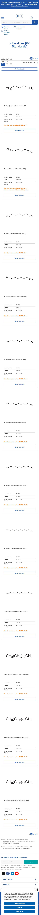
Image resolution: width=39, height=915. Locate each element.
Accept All (19, 911)
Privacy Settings (20, 903)
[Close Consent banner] (36, 889)
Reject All (19, 907)
